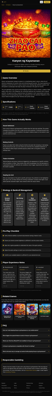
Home (3, 4)
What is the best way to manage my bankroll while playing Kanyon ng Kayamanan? (24, 351)
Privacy (28, 387)
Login (41, 2)
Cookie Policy (42, 387)
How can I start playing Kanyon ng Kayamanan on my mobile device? (20, 330)
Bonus (15, 385)
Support (40, 385)
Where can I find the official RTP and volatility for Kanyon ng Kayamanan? (22, 341)
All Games (8, 4)
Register (47, 2)
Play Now (27, 70)
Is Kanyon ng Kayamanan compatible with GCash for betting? (19, 346)
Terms (15, 387)
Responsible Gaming (31, 370)
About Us (28, 385)
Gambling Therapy (10, 372)
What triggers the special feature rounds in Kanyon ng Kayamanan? (20, 335)
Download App (29, 383)
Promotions (4, 385)
